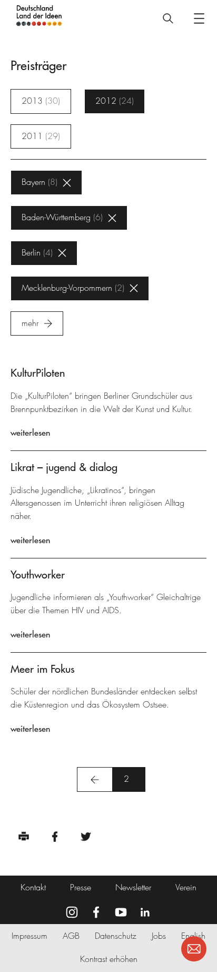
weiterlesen (30, 432)
